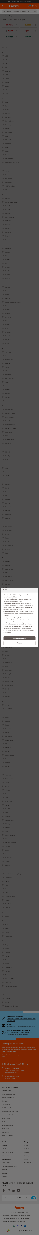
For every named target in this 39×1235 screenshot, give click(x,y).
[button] (20, 638)
